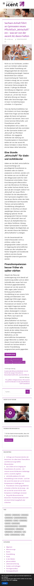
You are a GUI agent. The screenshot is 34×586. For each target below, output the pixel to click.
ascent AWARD (23, 526)
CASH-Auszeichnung (15, 534)
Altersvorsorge (25, 514)
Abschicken (8, 440)
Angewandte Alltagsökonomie (20, 517)
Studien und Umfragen (13, 566)
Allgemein (9, 547)
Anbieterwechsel (9, 517)
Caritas (7, 534)
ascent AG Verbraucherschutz (11, 526)
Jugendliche (8, 362)
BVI (24, 531)
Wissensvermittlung (19, 362)
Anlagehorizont (9, 520)
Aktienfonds (8, 514)
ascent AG (8, 359)
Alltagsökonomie (16, 514)
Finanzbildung (10, 354)
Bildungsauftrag (20, 528)
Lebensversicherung (12, 564)
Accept (4, 583)
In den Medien (10, 559)
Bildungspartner (18, 531)
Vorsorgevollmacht (12, 571)
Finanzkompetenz (17, 359)
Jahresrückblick (11, 561)
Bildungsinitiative (9, 531)
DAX (23, 534)
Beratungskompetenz (10, 528)
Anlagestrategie (23, 520)
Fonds (8, 556)
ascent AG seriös (16, 523)
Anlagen (16, 520)
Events (8, 552)
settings (15, 580)
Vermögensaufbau (12, 568)
